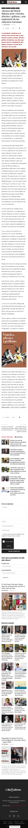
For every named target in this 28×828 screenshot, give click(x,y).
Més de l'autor (19, 437)
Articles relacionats (7, 437)
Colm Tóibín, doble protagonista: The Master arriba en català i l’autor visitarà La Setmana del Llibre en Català (18, 480)
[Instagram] (14, 816)
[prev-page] (3, 499)
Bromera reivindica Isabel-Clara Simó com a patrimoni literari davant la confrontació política (7, 710)
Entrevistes (16, 821)
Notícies (6, 5)
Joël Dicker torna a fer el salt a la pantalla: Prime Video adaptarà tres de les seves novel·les (20, 657)
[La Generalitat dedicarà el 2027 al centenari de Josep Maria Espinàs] (21, 702)
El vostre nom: (5, 563)
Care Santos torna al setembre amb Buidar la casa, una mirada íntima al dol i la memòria (20, 638)
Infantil (21, 821)
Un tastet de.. (10, 823)
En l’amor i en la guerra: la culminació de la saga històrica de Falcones (8, 428)
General (17, 8)
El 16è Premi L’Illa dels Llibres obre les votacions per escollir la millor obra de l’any (13, 586)
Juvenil (4, 823)
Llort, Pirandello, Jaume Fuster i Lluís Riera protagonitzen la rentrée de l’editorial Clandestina (7, 657)
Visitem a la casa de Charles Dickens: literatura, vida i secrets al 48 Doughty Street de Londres (7, 638)
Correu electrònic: (6, 570)
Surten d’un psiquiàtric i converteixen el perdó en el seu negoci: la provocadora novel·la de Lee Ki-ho (17, 491)
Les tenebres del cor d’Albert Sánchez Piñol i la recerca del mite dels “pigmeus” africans (20, 429)
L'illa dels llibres (6, 24)
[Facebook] (9, 816)
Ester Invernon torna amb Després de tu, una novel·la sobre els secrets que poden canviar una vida (7, 727)
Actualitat (12, 5)
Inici (2, 5)
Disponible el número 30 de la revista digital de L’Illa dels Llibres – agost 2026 (14, 740)
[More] (19, 28)
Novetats (10, 821)
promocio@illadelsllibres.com (18, 805)
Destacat (13, 8)
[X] (18, 816)
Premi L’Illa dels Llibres (20, 823)
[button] (2, 2)
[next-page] (5, 499)
